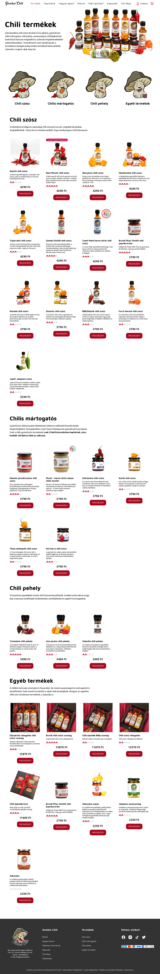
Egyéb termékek (138, 103)
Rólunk (81, 3)
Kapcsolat (112, 3)
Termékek (35, 3)
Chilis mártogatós (61, 103)
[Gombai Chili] (14, 3)
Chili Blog (126, 3)
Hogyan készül (66, 3)
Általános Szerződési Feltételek (111, 970)
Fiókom (144, 3)
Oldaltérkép (47, 958)
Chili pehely (99, 103)
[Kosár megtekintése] (152, 3)
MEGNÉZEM (25, 193)
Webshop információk (51, 945)
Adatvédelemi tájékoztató (72, 970)
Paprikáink (49, 3)
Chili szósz (22, 103)
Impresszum (128, 970)
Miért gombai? (96, 3)
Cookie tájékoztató (91, 970)
